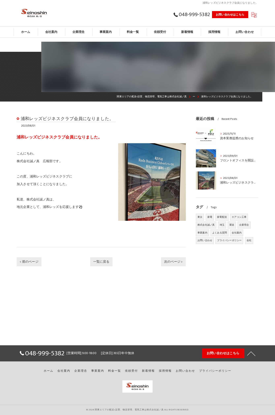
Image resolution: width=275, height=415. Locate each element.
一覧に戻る (101, 261)
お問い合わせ (204, 240)
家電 (209, 217)
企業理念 (244, 225)
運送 (231, 225)
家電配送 (222, 217)
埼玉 (222, 225)
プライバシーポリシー (229, 240)
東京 (199, 217)
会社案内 (237, 233)
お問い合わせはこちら (230, 14)
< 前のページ (29, 261)
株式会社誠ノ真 (206, 225)
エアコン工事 (239, 217)
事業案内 (202, 233)
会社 (249, 240)
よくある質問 (219, 233)
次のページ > (173, 261)
